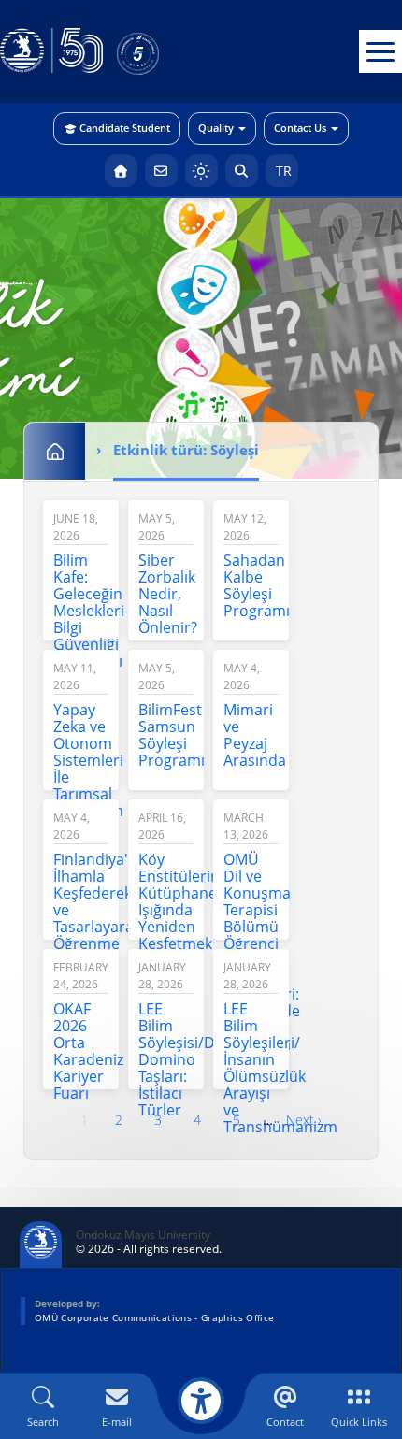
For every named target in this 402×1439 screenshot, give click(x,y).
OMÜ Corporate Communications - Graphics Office (154, 1317)
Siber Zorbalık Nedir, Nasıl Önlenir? (167, 594)
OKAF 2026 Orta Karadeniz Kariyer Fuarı (88, 1051)
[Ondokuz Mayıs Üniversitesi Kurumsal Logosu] (51, 51)
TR (282, 171)
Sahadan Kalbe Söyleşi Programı (256, 585)
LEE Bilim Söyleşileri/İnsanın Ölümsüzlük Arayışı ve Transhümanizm (280, 1068)
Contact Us (300, 128)
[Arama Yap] (241, 170)
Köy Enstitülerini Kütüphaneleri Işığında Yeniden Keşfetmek (188, 901)
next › (304, 1120)
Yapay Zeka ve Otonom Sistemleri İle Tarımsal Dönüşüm (88, 760)
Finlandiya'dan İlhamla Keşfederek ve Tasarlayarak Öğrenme (103, 901)
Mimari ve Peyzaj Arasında (254, 734)
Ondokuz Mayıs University (143, 1235)
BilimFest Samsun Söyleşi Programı (171, 734)
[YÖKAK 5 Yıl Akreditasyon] (168, 51)
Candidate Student (124, 128)
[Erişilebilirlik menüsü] (201, 1400)
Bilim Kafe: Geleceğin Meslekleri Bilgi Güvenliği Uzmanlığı (88, 610)
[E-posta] (161, 170)
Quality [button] (216, 128)
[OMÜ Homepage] (121, 170)
